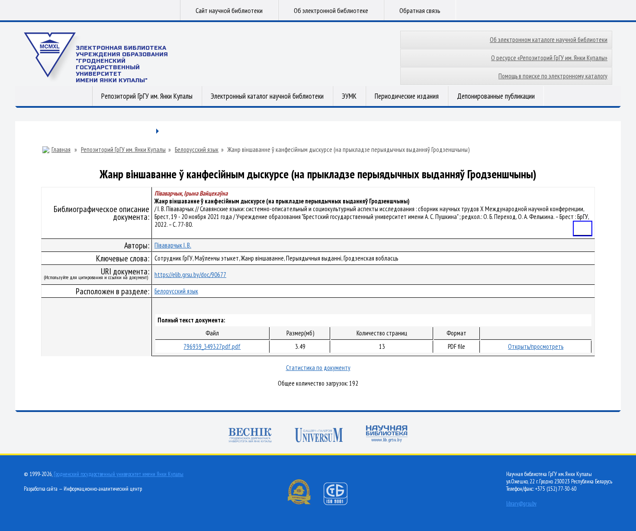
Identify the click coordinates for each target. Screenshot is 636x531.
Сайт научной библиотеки (229, 10)
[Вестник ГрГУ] (250, 436)
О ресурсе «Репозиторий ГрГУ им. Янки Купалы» (549, 58)
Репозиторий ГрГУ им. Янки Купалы (147, 96)
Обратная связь (419, 10)
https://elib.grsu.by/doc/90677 (190, 274)
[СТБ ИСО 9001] (341, 503)
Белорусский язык (196, 149)
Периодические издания (407, 96)
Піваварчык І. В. (172, 245)
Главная (61, 149)
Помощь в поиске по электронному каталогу (552, 76)
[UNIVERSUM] (319, 436)
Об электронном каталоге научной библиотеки (548, 39)
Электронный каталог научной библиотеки (267, 96)
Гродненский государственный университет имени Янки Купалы (118, 474)
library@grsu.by (521, 503)
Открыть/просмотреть (535, 346)
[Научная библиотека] (387, 434)
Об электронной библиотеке (331, 10)
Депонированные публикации (496, 96)
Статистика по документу (318, 368)
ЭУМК (349, 96)
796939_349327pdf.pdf (212, 346)
